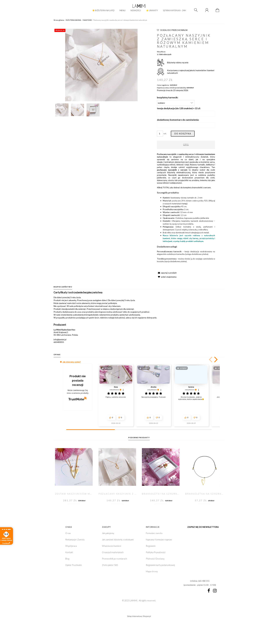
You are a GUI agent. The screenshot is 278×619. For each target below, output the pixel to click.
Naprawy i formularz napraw (159, 539)
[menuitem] (103, 10)
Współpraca (71, 546)
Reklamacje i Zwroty (75, 539)
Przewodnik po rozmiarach (114, 558)
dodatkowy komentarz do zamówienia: (178, 119)
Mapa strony (152, 571)
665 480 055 (204, 581)
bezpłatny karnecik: (167, 97)
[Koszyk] (218, 12)
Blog (67, 558)
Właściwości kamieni (111, 546)
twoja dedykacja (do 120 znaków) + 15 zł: (179, 108)
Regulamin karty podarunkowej (160, 565)
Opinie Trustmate (73, 565)
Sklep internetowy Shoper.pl (139, 616)
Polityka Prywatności (155, 552)
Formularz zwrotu (154, 533)
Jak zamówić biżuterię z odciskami (117, 539)
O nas (68, 533)
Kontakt (69, 552)
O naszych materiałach (113, 552)
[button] (167, 272)
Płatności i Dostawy (155, 558)
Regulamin (151, 546)
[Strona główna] (139, 6)
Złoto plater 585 (110, 565)
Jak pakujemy (108, 533)
